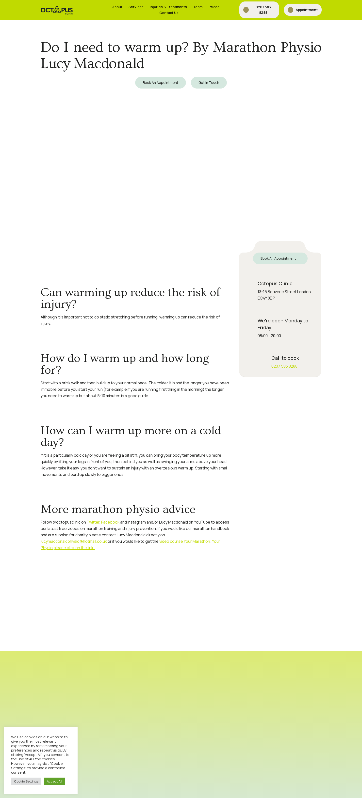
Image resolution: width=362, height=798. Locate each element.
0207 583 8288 (284, 366)
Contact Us (169, 12)
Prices (214, 6)
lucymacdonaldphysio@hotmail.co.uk (74, 541)
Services (136, 6)
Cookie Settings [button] (26, 781)
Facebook (110, 522)
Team (197, 6)
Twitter (93, 522)
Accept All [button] (54, 781)
